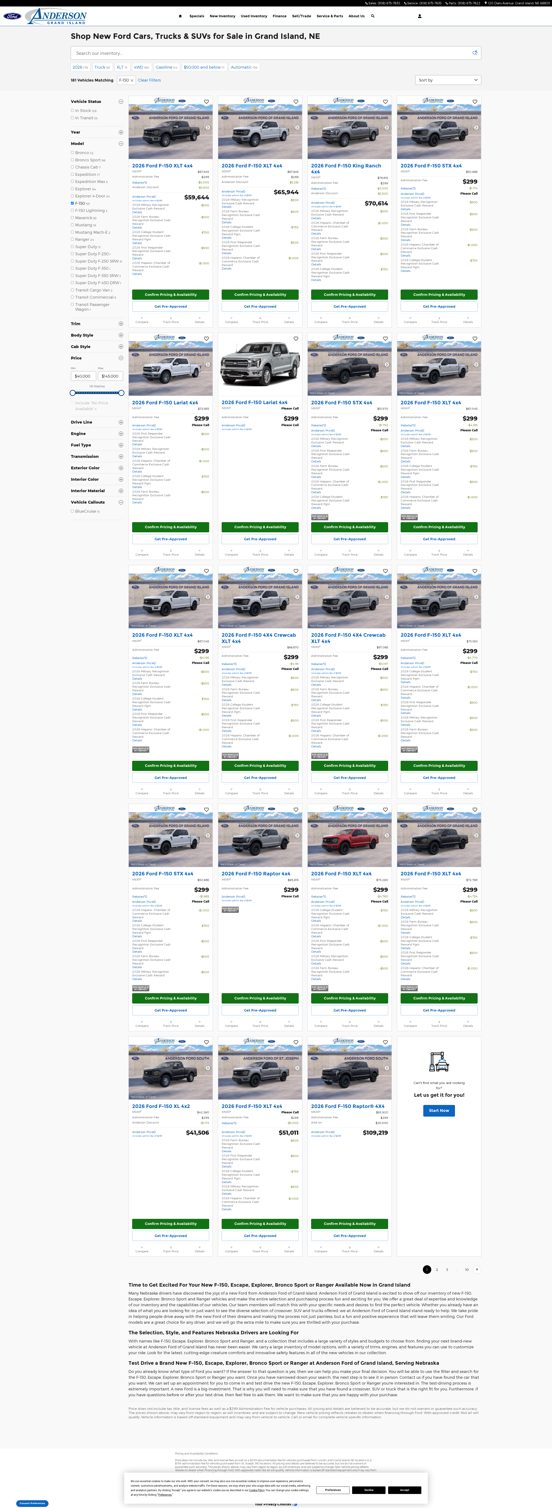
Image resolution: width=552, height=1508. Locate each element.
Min (73, 368)
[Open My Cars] (418, 16)
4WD (141, 67)
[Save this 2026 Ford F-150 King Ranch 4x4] (385, 102)
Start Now (439, 1110)
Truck (102, 67)
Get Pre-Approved (171, 306)
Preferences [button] (165, 1494)
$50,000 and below (204, 67)
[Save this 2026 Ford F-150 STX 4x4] (475, 102)
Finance (280, 16)
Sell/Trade (301, 16)
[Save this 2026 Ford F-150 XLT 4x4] (206, 102)
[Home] (12, 16)
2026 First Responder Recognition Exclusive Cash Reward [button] (330, 259)
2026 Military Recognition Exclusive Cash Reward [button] (150, 208)
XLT (122, 67)
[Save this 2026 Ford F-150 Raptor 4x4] (296, 810)
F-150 (124, 80)
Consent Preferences (32, 1503)
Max (100, 368)
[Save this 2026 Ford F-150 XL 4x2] (206, 1042)
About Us (357, 16)
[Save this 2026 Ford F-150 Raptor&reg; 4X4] (385, 1042)
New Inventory (222, 16)
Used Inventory (254, 16)
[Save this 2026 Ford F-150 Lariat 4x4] (206, 339)
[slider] (73, 393)
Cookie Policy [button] (256, 1490)
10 (467, 1269)
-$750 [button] (205, 232)
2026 (80, 67)
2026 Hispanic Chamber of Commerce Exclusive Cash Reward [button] (330, 228)
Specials (197, 16)
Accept (404, 1490)
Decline (368, 1490)
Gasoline (166, 67)
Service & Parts (330, 16)
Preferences (333, 1490)
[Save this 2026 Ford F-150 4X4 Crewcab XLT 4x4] (296, 571)
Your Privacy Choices (273, 1504)
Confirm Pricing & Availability (171, 295)
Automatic (244, 67)
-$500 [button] (204, 205)
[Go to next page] (477, 1269)
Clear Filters (149, 80)
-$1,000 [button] (203, 263)
